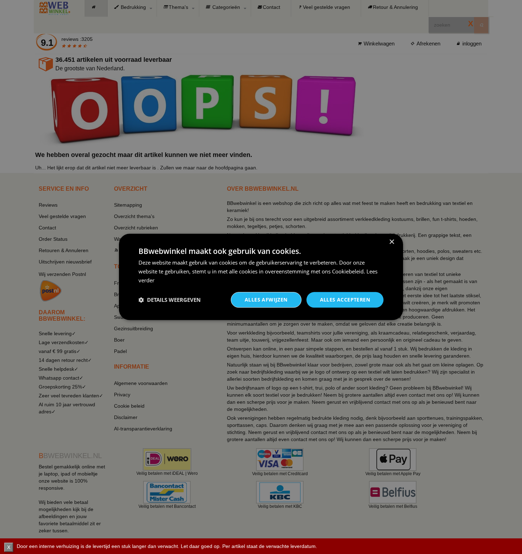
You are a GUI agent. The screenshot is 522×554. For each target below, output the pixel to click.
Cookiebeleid (348, 271)
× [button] (391, 242)
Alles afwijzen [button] (266, 299)
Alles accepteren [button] (345, 299)
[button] (169, 300)
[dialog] (261, 277)
